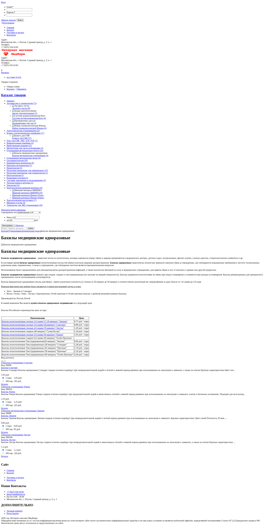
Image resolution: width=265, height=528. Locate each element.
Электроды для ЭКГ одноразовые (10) (25, 205)
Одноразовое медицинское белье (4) (24, 158)
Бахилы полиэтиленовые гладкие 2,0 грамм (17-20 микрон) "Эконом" (34, 321)
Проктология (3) (14, 168)
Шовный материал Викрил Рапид (28, 198)
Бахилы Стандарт (9, 367)
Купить (4, 384)
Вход (3, 2)
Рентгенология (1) (15, 175)
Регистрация (8, 23)
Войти (20, 20)
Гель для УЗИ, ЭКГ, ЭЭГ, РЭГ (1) (22, 140)
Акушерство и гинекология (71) (22, 103)
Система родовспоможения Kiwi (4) (29, 118)
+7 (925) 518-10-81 (15, 492)
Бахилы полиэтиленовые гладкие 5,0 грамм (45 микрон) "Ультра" (32, 335)
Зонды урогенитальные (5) (24, 113)
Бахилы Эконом (8, 416)
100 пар (9, 381)
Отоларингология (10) (17, 160)
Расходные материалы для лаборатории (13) (27, 170)
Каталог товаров (13, 95)
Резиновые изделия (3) (17, 178)
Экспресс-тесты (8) (21, 108)
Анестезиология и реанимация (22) (23, 130)
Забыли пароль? (8, 20)
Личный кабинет (15, 511)
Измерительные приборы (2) (20, 143)
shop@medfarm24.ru (16, 494)
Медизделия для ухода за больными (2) (25, 148)
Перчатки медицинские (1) (19, 165)
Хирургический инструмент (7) (21, 200)
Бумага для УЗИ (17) (21, 138)
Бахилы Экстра (8, 440)
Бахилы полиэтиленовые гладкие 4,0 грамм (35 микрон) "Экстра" (33, 328)
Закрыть (10, 101)
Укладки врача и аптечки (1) (20, 183)
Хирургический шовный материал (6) (24, 188)
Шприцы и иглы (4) (16, 203)
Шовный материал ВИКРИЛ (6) (27, 193)
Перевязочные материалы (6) (20, 163)
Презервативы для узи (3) (24, 123)
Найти (30, 228)
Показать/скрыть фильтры (13, 210)
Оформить (21, 89)
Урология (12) (13, 185)
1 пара (8, 378)
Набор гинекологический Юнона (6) (29, 128)
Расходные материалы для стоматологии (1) (27, 173)
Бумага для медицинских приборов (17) (25, 133)
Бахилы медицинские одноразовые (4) (30, 155)
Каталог (5, 231)
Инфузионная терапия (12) (19, 145)
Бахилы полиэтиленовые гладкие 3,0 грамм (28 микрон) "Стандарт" (34, 325)
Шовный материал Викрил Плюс (28, 195)
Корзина (10, 89)
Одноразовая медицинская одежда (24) (25, 150)
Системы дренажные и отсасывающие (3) (26, 180)
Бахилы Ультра (8, 392)
